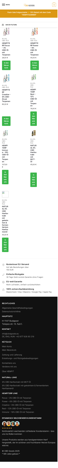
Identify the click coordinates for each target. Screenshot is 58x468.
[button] (54, 5)
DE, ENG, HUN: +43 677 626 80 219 (18, 336)
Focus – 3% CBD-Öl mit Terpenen (16, 398)
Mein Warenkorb (9, 350)
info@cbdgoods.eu (10, 333)
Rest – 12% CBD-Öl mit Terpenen (16, 408)
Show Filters (11, 25)
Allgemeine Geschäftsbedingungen (17, 308)
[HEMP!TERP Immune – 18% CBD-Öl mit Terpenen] (5, 133)
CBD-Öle (5, 40)
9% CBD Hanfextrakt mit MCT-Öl (16, 382)
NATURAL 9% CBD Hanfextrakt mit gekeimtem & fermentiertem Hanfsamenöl (5, 219)
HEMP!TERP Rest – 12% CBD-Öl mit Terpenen (33, 97)
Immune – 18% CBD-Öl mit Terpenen (18, 412)
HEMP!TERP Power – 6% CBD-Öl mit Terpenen (34, 49)
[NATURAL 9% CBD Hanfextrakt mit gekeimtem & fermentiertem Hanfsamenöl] (5, 194)
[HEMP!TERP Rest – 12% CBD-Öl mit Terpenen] (33, 77)
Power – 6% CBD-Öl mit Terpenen (17, 401)
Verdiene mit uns (9, 366)
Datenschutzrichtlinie (11, 311)
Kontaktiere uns (9, 363)
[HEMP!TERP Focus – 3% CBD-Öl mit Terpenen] (6, 31)
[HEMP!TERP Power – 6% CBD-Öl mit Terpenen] (34, 31)
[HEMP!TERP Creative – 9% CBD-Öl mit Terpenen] (6, 78)
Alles (4, 38)
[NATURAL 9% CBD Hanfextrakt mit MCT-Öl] (33, 133)
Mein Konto (7, 346)
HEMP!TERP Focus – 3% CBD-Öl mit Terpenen (6, 49)
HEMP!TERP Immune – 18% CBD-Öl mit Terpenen (5, 153)
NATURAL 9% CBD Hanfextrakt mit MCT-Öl (33, 153)
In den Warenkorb (6, 65)
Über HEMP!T (8, 371)
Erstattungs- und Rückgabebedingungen (20, 358)
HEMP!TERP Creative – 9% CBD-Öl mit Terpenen (6, 95)
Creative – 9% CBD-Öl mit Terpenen (17, 405)
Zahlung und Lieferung (12, 355)
